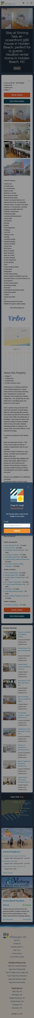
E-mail (6, 521)
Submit (17, 531)
